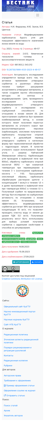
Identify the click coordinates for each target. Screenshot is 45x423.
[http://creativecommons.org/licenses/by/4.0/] (11, 269)
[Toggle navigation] (37, 15)
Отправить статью (15, 395)
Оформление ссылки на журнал (19, 390)
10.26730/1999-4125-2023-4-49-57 (23, 69)
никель (39, 239)
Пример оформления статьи (20, 385)
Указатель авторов (13, 415)
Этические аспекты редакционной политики (21, 341)
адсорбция (31, 239)
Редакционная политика (16, 334)
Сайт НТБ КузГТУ (12, 324)
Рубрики (8, 365)
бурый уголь (37, 233)
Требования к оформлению (17, 380)
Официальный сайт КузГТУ (17, 306)
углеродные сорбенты (11, 236)
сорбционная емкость (10, 242)
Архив (7, 410)
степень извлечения (28, 242)
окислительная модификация (13, 239)
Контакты (8, 355)
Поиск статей (11, 405)
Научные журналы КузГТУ (17, 319)
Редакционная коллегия (16, 360)
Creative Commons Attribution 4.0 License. (22, 279)
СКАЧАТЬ (38, 262)
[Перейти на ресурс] (22, 5)
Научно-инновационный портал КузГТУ (19, 313)
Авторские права (12, 375)
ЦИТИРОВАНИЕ (22, 262)
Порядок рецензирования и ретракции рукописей (18, 349)
